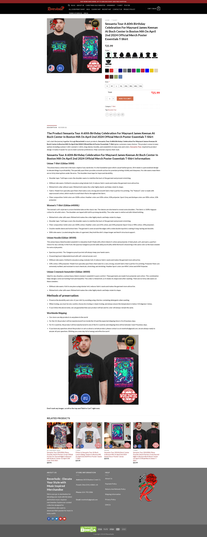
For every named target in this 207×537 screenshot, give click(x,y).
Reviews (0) (62, 127)
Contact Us (117, 9)
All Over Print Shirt (77, 9)
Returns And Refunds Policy (115, 489)
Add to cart (125, 98)
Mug (88, 9)
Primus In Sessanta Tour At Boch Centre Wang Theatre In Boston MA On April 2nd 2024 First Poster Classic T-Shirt (89, 455)
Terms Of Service (75, 13)
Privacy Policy (129, 9)
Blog (73, 5)
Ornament (111, 5)
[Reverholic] (56, 9)
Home (107, 20)
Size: (107, 82)
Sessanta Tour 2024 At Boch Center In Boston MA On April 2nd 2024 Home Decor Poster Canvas (116, 454)
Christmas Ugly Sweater (95, 5)
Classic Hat (96, 9)
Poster (127, 5)
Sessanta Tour (112, 110)
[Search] (69, 5)
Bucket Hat (106, 9)
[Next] (159, 445)
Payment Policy (111, 484)
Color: (108, 66)
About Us (80, 5)
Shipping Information (113, 494)
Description (52, 127)
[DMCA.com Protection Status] (88, 529)
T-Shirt (120, 5)
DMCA (86, 13)
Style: (107, 50)
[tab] (52, 127)
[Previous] (47, 445)
